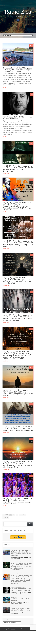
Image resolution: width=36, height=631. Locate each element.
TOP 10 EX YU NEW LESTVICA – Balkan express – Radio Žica (17, 118)
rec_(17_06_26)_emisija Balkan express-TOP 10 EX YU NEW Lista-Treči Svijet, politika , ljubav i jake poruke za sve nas (18, 428)
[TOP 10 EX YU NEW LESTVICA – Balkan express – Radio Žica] (18, 103)
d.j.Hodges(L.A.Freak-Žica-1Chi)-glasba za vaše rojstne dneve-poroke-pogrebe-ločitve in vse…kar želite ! (18, 70)
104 (24, 515)
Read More (6, 88)
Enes (31, 47)
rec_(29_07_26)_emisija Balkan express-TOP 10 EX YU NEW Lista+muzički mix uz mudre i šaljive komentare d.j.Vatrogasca (18, 168)
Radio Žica (18, 11)
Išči (30, 524)
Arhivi (6, 620)
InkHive (13, 629)
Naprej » (6, 517)
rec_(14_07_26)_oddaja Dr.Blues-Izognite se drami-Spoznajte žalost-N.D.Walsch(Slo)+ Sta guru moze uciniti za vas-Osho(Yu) (17, 280)
